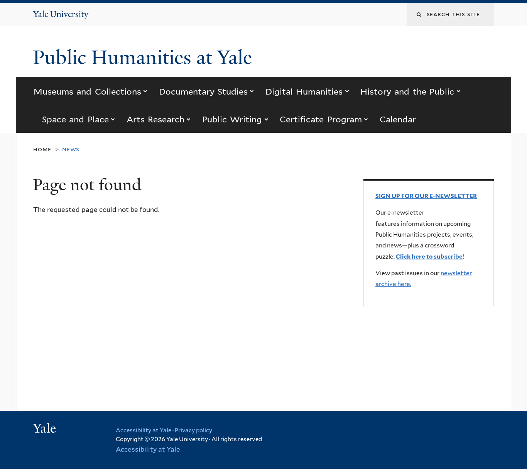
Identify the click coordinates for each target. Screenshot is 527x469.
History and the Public (407, 91)
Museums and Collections (87, 91)
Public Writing (232, 119)
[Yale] (45, 429)
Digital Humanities (304, 91)
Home (42, 149)
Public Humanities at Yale (145, 57)
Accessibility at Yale (143, 430)
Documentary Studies (203, 91)
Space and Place (75, 119)
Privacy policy (193, 430)
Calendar (398, 119)
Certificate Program (320, 119)
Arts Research (155, 119)
